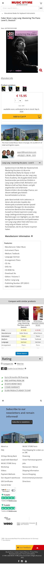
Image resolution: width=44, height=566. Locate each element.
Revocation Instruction (15, 554)
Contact (16, 552)
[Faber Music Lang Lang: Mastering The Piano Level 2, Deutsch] (10, 88)
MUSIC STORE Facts (30, 446)
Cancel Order (6, 485)
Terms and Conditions (28, 554)
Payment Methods (8, 474)
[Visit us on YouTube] (26, 561)
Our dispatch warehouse (10, 478)
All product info (7, 78)
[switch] (13, 490)
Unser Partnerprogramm (32, 460)
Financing (26, 456)
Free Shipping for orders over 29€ (33, 451)
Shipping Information (31, 470)
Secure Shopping (29, 474)
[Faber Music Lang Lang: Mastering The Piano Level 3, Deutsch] (17, 88)
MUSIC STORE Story (8, 463)
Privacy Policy (34, 552)
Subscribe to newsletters (21, 422)
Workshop (5, 467)
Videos (3, 470)
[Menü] (15, 488)
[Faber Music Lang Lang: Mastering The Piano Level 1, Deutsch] (3, 88)
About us (4, 446)
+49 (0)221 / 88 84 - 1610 (26, 155)
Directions (26, 481)
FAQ (2, 450)
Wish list (20, 364)
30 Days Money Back (9, 456)
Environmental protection (32, 478)
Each (26, 100)
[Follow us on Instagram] (22, 561)
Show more (21, 353)
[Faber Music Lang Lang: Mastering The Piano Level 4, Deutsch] (24, 88)
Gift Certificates (7, 481)
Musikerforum (10, 552)
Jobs (24, 463)
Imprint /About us (24, 552)
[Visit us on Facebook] (19, 561)
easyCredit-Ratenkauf (9, 460)
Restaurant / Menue (30, 467)
